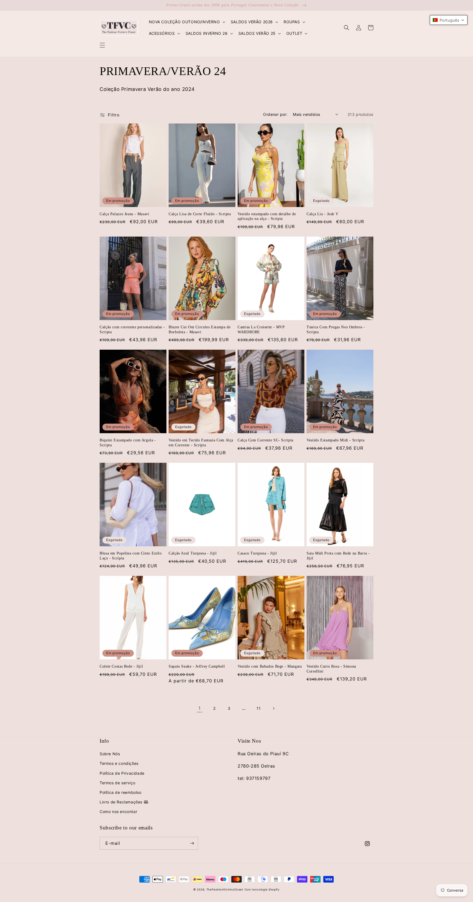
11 (258, 708)
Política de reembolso (121, 792)
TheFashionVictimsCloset (224, 889)
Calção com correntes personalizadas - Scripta (132, 329)
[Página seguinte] (273, 708)
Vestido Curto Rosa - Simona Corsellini (331, 668)
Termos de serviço (117, 782)
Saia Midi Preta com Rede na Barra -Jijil (338, 555)
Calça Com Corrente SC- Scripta (265, 440)
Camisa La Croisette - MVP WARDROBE (261, 329)
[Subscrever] (192, 843)
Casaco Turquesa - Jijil (257, 553)
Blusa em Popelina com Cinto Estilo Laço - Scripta (130, 555)
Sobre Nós (110, 753)
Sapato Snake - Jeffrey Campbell (197, 666)
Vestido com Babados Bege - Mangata (270, 666)
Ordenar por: (275, 114)
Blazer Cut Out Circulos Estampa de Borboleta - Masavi (199, 329)
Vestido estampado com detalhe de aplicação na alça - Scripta (267, 216)
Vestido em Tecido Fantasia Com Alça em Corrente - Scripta (201, 442)
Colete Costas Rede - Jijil (121, 666)
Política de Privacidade (122, 773)
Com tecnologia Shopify (262, 889)
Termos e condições (119, 763)
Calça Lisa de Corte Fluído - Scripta (200, 214)
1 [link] (199, 708)
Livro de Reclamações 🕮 (124, 802)
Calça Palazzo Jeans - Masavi (124, 214)
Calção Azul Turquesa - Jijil (193, 553)
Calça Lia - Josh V (322, 214)
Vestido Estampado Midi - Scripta (335, 440)
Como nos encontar (118, 811)
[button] (102, 45)
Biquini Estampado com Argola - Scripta (128, 442)
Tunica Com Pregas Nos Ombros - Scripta (336, 329)
